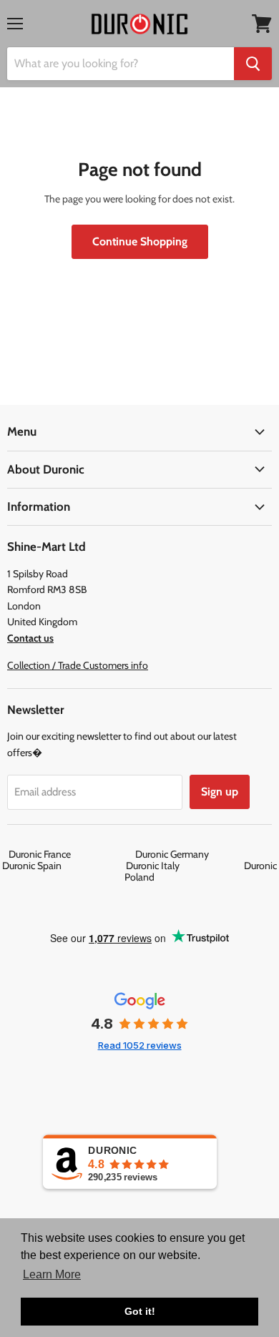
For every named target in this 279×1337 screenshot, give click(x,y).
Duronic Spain (63, 865)
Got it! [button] (139, 1311)
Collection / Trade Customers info (77, 665)
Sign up (219, 791)
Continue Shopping (139, 241)
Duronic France (71, 854)
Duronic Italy (184, 865)
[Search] (253, 63)
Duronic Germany (203, 854)
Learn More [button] (52, 1274)
